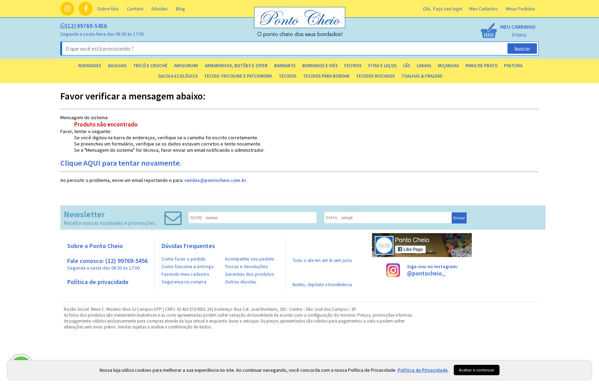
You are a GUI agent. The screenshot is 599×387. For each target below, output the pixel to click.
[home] (300, 36)
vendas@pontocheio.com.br (215, 180)
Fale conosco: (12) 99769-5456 (107, 264)
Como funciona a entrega (188, 266)
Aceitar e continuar (476, 369)
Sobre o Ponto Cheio (95, 246)
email (332, 217)
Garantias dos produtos (249, 274)
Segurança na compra (184, 282)
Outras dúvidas (241, 282)
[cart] (507, 31)
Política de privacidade (98, 282)
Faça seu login (447, 9)
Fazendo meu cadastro (185, 274)
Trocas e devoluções (246, 266)
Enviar (459, 217)
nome (196, 217)
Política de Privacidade (423, 370)
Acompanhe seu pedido (249, 259)
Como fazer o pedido (184, 259)
